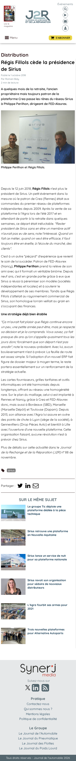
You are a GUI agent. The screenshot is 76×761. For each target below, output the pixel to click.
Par (10, 78)
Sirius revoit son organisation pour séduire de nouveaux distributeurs (46, 583)
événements (65, 4)
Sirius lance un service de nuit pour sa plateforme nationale (47, 557)
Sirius (11, 470)
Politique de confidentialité (38, 719)
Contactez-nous (38, 704)
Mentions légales (38, 714)
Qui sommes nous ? (38, 709)
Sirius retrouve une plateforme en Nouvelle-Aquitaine (47, 533)
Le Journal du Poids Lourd (38, 748)
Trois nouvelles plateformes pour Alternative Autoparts (46, 631)
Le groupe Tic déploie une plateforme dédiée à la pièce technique (46, 510)
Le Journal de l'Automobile (38, 733)
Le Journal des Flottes (38, 743)
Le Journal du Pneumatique (38, 738)
